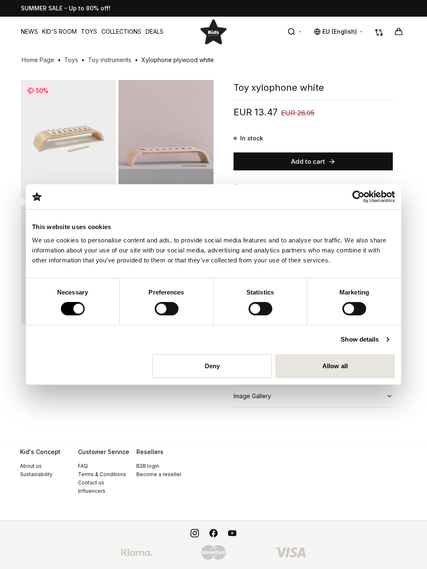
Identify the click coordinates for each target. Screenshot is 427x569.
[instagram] (195, 533)
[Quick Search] (295, 31)
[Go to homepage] (213, 31)
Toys (89, 31)
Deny (212, 365)
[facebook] (213, 533)
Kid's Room (59, 31)
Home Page (38, 59)
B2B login (147, 466)
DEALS (154, 31)
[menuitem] (29, 31)
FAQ (83, 466)
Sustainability (36, 474)
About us (31, 466)
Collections (121, 31)
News (29, 31)
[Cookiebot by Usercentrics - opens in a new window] (358, 196)
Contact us (91, 482)
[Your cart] (398, 31)
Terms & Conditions (102, 474)
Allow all (335, 365)
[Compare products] (379, 31)
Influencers (91, 491)
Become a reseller (158, 474)
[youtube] (232, 533)
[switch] (166, 308)
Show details (360, 339)
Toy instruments (109, 59)
